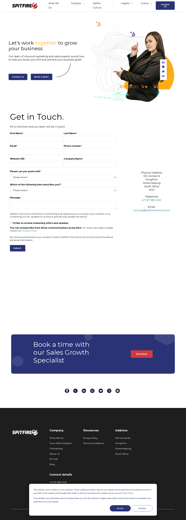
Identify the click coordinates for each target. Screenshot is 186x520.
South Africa (121, 454)
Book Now (141, 354)
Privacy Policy (127, 493)
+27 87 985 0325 (58, 482)
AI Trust (54, 459)
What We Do (57, 438)
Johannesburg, (123, 448)
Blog (52, 464)
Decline (142, 508)
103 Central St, (123, 438)
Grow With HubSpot (61, 443)
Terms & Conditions (93, 443)
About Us (55, 454)
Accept (120, 508)
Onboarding (56, 448)
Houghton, (121, 443)
